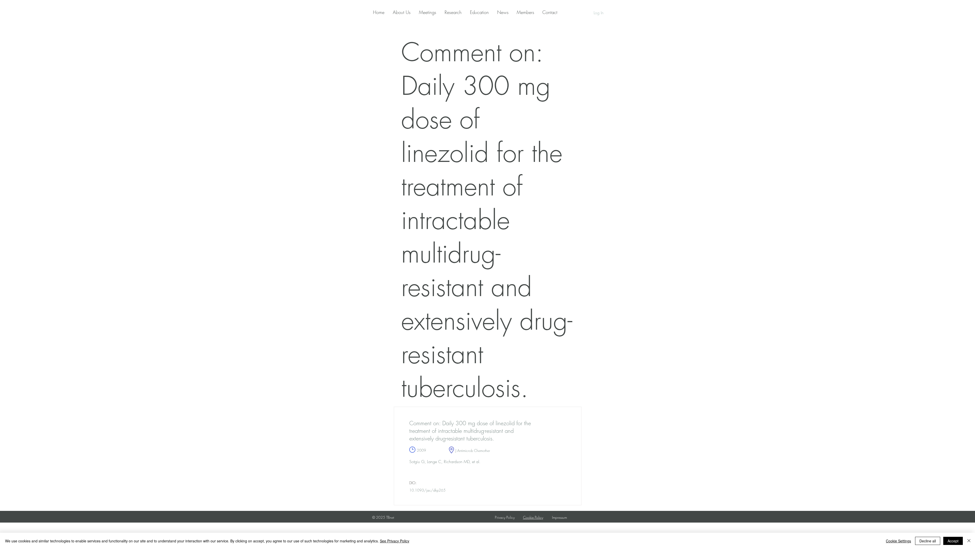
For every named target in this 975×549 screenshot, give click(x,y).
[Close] (969, 541)
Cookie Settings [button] (898, 540)
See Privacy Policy (394, 540)
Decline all (927, 540)
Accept (953, 540)
